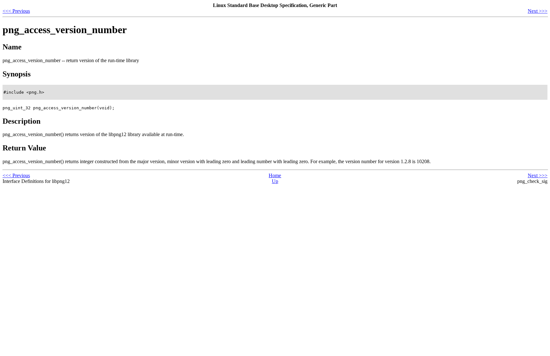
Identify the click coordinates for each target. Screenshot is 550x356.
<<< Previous (16, 11)
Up (275, 181)
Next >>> (537, 11)
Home (275, 175)
